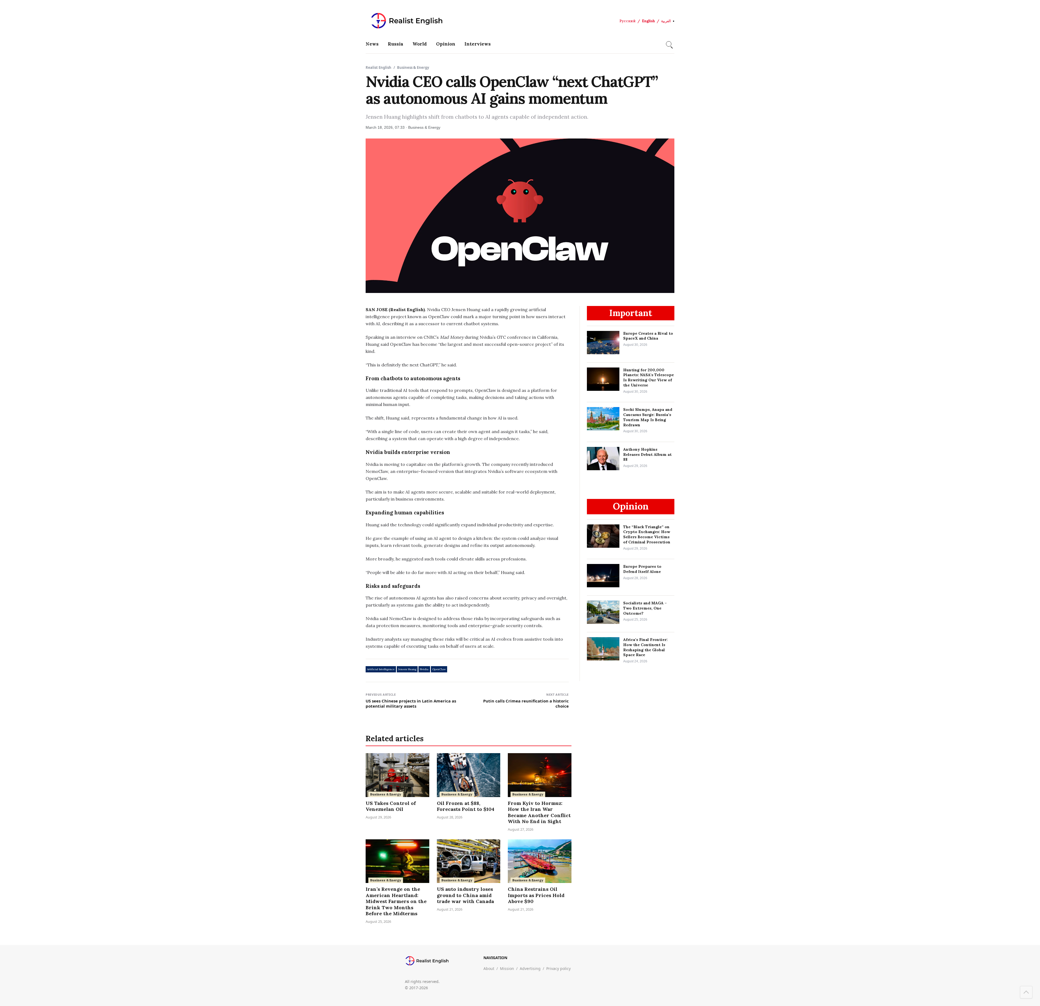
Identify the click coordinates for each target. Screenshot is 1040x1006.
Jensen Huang (407, 669)
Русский (627, 21)
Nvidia (424, 669)
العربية (666, 21)
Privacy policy (558, 968)
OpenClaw (439, 669)
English (648, 21)
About (488, 968)
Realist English (378, 67)
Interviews (477, 44)
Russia (395, 44)
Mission (507, 968)
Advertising (530, 968)
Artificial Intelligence (381, 669)
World (419, 44)
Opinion (445, 44)
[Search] (668, 44)
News (372, 44)
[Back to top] (1026, 992)
